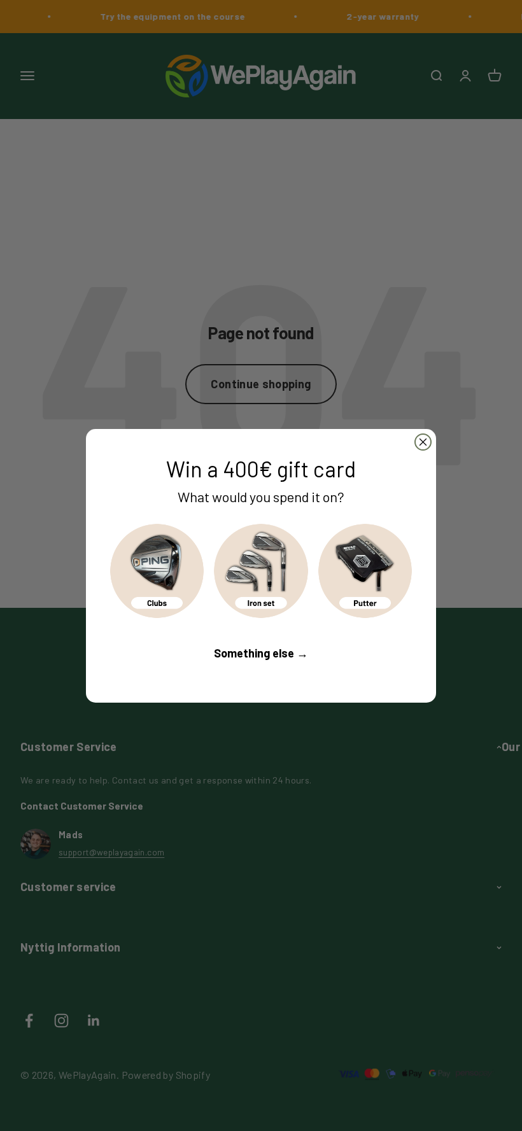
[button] (157, 571)
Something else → (261, 653)
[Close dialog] (423, 442)
